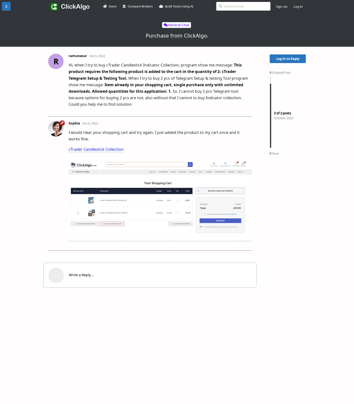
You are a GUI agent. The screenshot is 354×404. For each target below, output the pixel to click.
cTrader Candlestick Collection (96, 149)
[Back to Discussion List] (6, 6)
